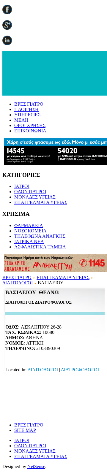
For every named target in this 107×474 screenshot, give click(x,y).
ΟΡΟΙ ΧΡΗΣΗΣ (29, 125)
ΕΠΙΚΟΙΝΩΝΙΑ (30, 130)
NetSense (36, 466)
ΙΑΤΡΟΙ (21, 186)
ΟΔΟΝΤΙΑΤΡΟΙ (30, 191)
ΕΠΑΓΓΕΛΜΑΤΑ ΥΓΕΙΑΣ (40, 202)
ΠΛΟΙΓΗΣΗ (26, 109)
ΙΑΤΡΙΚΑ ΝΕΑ (29, 241)
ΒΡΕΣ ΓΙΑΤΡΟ (28, 104)
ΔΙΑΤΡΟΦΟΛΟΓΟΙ (80, 369)
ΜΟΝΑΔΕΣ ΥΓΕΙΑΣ (35, 196)
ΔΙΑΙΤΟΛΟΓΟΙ (17, 282)
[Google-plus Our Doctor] (7, 28)
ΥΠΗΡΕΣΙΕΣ (27, 114)
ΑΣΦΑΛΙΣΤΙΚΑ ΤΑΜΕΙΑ (40, 246)
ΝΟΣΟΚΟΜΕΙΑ (30, 230)
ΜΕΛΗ (21, 120)
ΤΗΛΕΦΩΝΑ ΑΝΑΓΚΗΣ (39, 236)
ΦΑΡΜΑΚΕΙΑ (28, 225)
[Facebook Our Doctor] (7, 12)
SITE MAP (25, 430)
